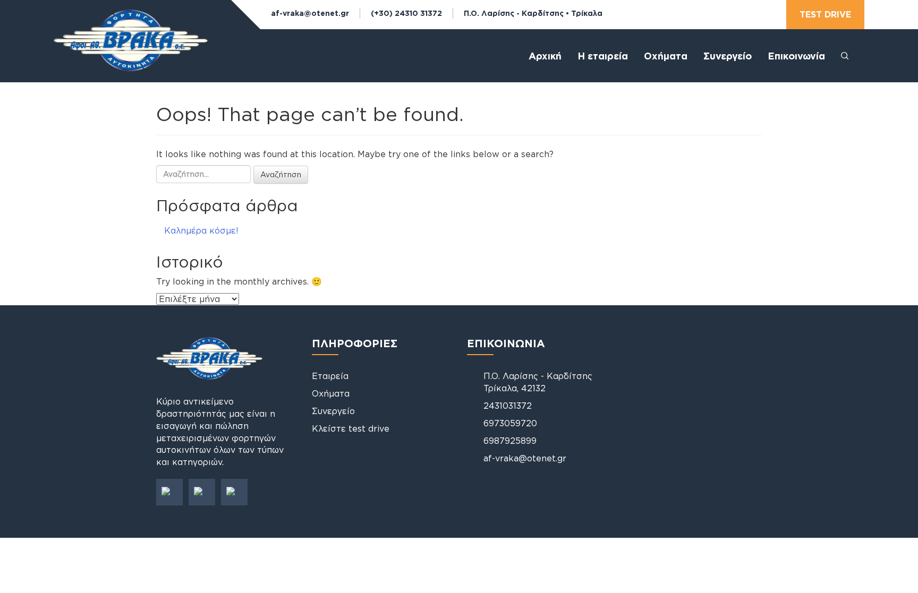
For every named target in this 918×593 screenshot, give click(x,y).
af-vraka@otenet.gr (310, 13)
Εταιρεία (330, 376)
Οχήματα (331, 393)
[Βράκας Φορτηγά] (131, 49)
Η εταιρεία (602, 55)
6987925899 (510, 440)
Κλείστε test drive (350, 428)
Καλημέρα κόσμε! (201, 230)
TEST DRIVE (825, 14)
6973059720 (510, 423)
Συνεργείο (727, 55)
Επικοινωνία (796, 55)
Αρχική (545, 55)
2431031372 (507, 405)
